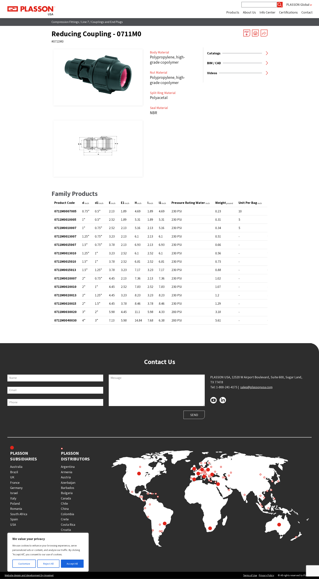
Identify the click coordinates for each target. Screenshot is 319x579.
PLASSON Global (297, 4)
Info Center (267, 12)
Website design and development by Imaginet (29, 575)
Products (232, 12)
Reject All (48, 563)
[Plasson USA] (31, 10)
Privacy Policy (266, 575)
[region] (48, 552)
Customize (24, 563)
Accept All (72, 563)
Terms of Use (250, 575)
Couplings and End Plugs (107, 22)
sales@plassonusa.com (256, 387)
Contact (307, 12)
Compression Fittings (65, 22)
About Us (249, 12)
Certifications (288, 12)
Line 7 (85, 22)
